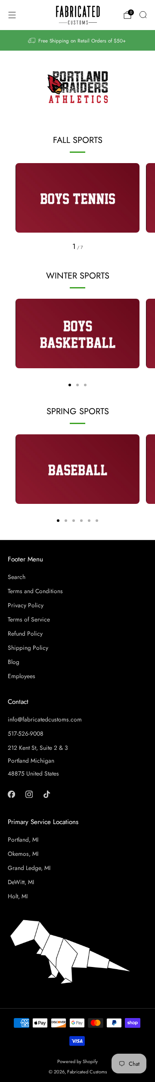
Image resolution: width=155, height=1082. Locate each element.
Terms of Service (29, 619)
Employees (21, 676)
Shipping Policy (28, 647)
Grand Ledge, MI (29, 868)
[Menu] (12, 15)
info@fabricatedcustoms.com (45, 719)
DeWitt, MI (21, 882)
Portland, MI (23, 839)
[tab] (69, 385)
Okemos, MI (23, 853)
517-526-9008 (25, 733)
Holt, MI (18, 896)
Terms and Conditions (35, 591)
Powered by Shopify (77, 1061)
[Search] (143, 14)
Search (16, 577)
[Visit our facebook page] (11, 794)
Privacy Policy (25, 605)
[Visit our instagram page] (29, 794)
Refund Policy (25, 633)
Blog (13, 662)
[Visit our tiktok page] (47, 794)
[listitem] (77, 40)
